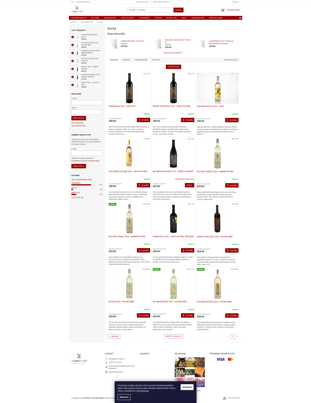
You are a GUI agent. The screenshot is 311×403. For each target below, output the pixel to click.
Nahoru (114, 336)
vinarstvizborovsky (116, 372)
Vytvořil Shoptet (234, 398)
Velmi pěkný (75, 183)
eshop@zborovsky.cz (117, 359)
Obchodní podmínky (161, 2)
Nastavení (124, 397)
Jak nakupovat (142, 2)
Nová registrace (77, 123)
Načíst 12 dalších (173, 336)
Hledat (178, 10)
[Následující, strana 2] (232, 336)
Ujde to (74, 188)
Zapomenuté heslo (78, 126)
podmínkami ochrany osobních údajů (85, 161)
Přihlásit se (78, 118)
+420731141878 (115, 362)
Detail (189, 185)
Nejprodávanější (141, 60)
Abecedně (156, 60)
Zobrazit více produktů (172, 53)
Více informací (142, 391)
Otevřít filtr (173, 67)
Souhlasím (187, 387)
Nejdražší (126, 60)
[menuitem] (79, 18)
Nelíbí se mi (75, 192)
